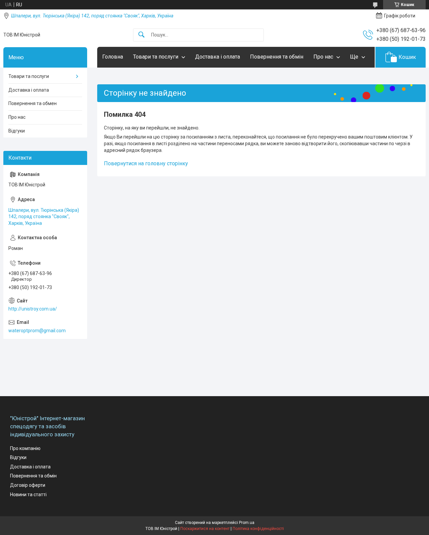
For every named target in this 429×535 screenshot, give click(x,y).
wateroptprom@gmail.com (37, 330)
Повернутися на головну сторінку (146, 163)
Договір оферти (27, 485)
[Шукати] (141, 35)
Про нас (323, 57)
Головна (112, 57)
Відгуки (16, 130)
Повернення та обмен (32, 103)
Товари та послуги (155, 57)
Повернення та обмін (276, 57)
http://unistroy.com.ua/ (32, 308)
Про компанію (25, 448)
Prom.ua (246, 522)
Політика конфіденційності (258, 528)
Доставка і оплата (217, 57)
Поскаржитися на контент (205, 528)
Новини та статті (28, 494)
